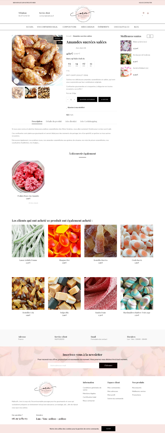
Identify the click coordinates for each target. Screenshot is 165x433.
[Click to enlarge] (16, 81)
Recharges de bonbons (141, 55)
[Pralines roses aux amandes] (28, 176)
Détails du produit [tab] (54, 121)
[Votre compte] (152, 14)
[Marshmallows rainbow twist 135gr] (137, 293)
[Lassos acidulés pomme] (28, 241)
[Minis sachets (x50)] (126, 46)
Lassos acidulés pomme (28, 260)
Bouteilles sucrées (101, 260)
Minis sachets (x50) (140, 42)
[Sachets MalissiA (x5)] (126, 72)
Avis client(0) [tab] (70, 121)
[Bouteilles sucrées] (100, 241)
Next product (115, 36)
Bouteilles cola (28, 312)
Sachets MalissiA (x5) (140, 68)
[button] (145, 2)
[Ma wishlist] (142, 14)
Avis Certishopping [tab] (88, 121)
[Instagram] (135, 3)
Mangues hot (64, 260)
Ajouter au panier (87, 99)
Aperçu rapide (38, 169)
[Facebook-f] (131, 3)
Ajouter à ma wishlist (76, 107)
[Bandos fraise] (100, 293)
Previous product (109, 36)
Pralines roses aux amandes (28, 196)
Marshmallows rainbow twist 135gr (136, 312)
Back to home (112, 36)
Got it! (108, 429)
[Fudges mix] (64, 293)
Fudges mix (64, 312)
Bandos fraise (100, 312)
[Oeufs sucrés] (137, 241)
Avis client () (81, 48)
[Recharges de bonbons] (126, 59)
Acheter (104, 99)
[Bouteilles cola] (28, 293)
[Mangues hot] (64, 241)
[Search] (138, 14)
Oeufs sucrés (137, 260)
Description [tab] (37, 121)
